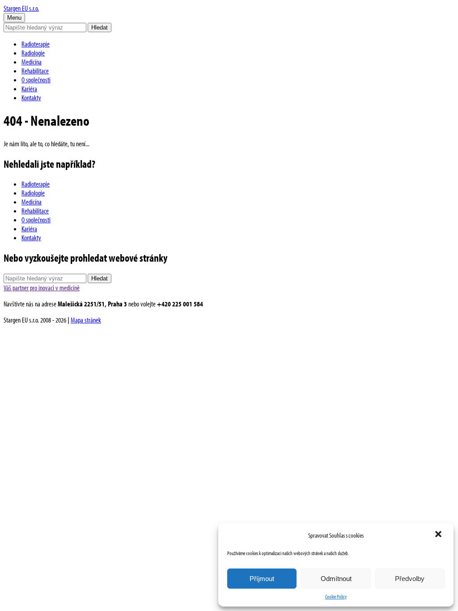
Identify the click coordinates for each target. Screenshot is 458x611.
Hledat (99, 27)
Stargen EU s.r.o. (21, 8)
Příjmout (262, 578)
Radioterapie (35, 43)
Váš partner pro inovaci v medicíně (42, 287)
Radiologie (33, 52)
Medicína (31, 61)
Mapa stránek (86, 319)
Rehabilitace (35, 70)
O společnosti (36, 79)
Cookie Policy (336, 596)
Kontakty (31, 97)
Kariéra (29, 88)
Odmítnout (336, 578)
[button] (439, 535)
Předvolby (409, 578)
